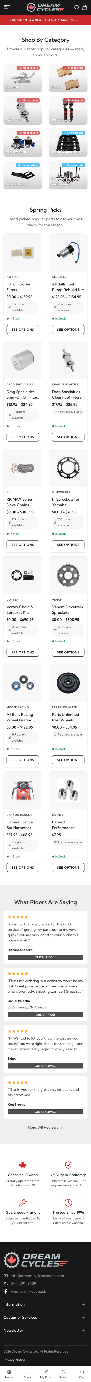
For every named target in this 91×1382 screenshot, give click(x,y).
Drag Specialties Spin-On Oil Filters (23, 394)
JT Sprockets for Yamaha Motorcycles (65, 502)
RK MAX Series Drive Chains (20, 502)
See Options (22, 329)
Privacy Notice (14, 1360)
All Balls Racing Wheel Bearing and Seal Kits (20, 717)
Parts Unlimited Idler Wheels (65, 717)
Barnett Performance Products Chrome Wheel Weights (67, 825)
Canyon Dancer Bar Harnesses (20, 825)
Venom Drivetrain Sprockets (67, 610)
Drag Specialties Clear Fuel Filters (66, 394)
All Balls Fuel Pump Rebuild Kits (68, 287)
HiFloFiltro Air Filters (18, 287)
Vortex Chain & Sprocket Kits (20, 610)
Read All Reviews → (45, 1127)
